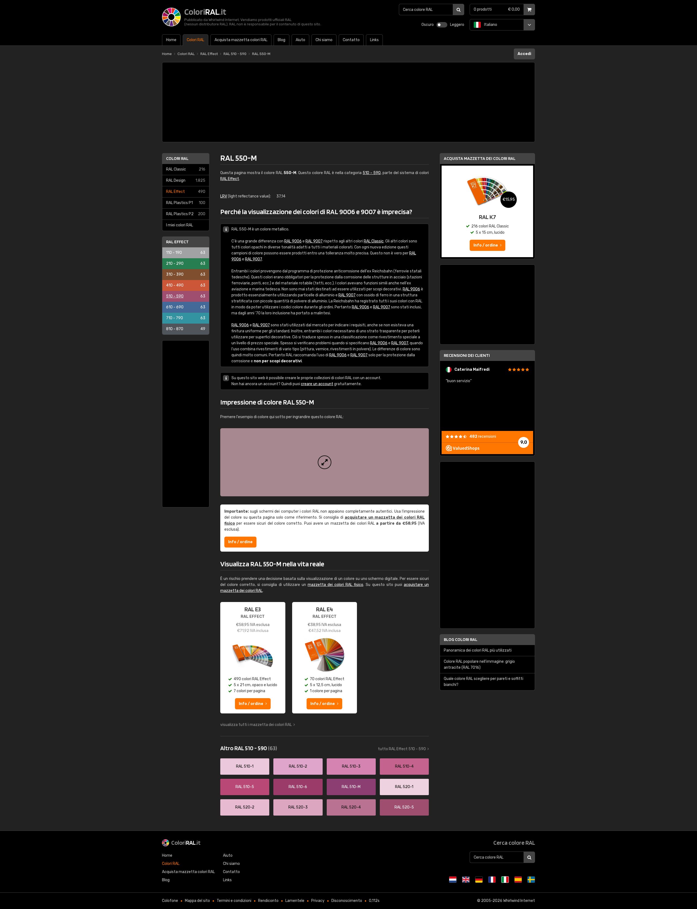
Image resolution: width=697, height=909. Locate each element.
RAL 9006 (293, 241)
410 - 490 (185, 285)
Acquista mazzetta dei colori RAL (479, 158)
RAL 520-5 (404, 807)
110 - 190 (185, 252)
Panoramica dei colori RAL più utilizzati (478, 650)
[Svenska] (531, 879)
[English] (466, 879)
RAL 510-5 (245, 787)
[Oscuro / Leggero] (441, 25)
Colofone (170, 900)
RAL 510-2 (298, 766)
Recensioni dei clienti (467, 355)
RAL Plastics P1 (185, 202)
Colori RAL (177, 158)
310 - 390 (185, 274)
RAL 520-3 (298, 807)
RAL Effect (185, 191)
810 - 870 (185, 329)
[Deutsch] (479, 879)
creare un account (317, 384)
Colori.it (186, 842)
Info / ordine (240, 542)
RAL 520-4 (351, 807)
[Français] (492, 879)
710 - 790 (185, 318)
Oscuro (427, 24)
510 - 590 (185, 296)
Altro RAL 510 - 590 (248, 748)
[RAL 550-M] (324, 462)
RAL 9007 (314, 241)
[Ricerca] (458, 9)
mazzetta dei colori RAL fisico (335, 584)
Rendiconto (268, 900)
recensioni (482, 436)
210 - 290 (185, 263)
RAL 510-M (351, 787)
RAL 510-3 (351, 766)
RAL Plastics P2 (185, 214)
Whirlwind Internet (519, 900)
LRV (223, 196)
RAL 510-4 (404, 766)
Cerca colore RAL (514, 842)
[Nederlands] (453, 879)
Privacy (318, 900)
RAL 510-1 (244, 766)
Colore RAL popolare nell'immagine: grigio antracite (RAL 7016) (479, 664)
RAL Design (185, 180)
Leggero (457, 24)
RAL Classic (185, 169)
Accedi (524, 53)
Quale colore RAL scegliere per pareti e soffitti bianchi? (483, 681)
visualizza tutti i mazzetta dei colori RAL (256, 724)
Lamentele (294, 900)
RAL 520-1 (404, 787)
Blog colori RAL (460, 639)
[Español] (518, 879)
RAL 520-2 (244, 807)
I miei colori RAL (179, 225)
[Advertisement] (348, 102)
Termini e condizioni (234, 900)
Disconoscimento (346, 900)
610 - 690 (185, 307)
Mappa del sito (197, 900)
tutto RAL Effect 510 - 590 (402, 749)
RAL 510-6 (298, 787)
